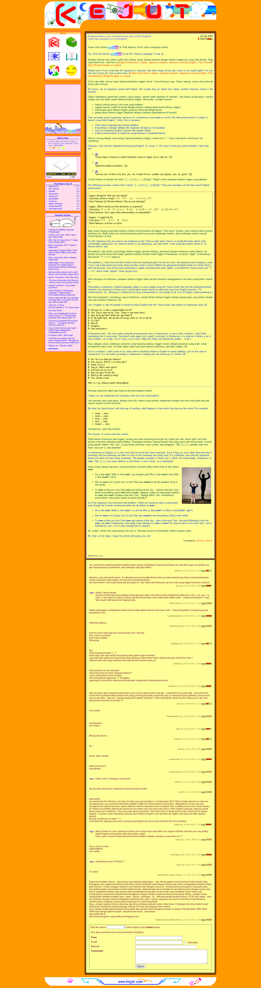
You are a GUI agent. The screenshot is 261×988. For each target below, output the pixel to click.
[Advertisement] (63, 102)
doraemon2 (53, 186)
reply (203, 571)
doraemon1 (53, 194)
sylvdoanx (200, 541)
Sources (209, 541)
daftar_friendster (56, 204)
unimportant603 (55, 206)
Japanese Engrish (158, 62)
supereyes (53, 196)
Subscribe (192, 942)
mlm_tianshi (54, 189)
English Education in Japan (133, 62)
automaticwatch (55, 209)
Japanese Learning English (183, 62)
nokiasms (53, 201)
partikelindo (53, 199)
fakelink (52, 191)
